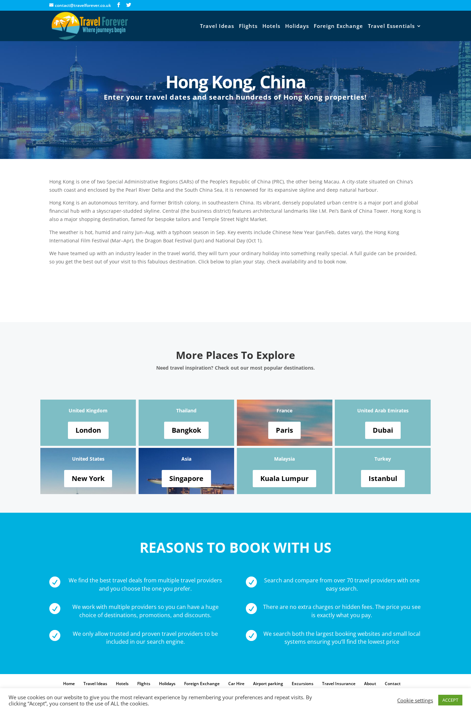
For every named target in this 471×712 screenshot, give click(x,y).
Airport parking (268, 683)
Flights (248, 26)
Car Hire (236, 683)
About (370, 683)
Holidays (297, 26)
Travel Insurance (338, 683)
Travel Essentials (391, 26)
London (88, 430)
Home (69, 683)
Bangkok (186, 430)
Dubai (383, 430)
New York (88, 478)
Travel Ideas (217, 26)
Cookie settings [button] (415, 700)
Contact (393, 683)
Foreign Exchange (338, 26)
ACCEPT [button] (450, 700)
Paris (284, 430)
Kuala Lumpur (284, 478)
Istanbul (383, 478)
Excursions (302, 683)
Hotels (271, 26)
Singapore (186, 478)
